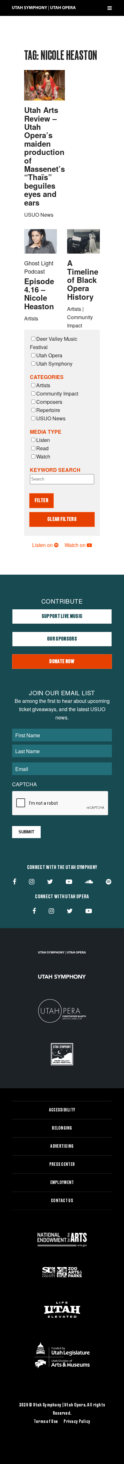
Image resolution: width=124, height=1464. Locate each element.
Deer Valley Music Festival (53, 343)
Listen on (43, 545)
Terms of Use (46, 1421)
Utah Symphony (54, 363)
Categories (47, 377)
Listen (43, 440)
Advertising (61, 1146)
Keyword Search (55, 469)
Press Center (62, 1164)
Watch (43, 456)
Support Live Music (62, 616)
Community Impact (57, 393)
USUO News (50, 418)
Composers (49, 401)
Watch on (76, 545)
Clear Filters (62, 519)
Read (42, 448)
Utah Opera (49, 355)
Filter (41, 500)
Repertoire (48, 410)
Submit (26, 832)
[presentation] (60, 803)
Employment (62, 1182)
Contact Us (62, 1201)
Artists (43, 385)
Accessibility (62, 1110)
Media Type (45, 431)
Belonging (62, 1128)
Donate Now (61, 661)
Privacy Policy (77, 1421)
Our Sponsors (62, 638)
